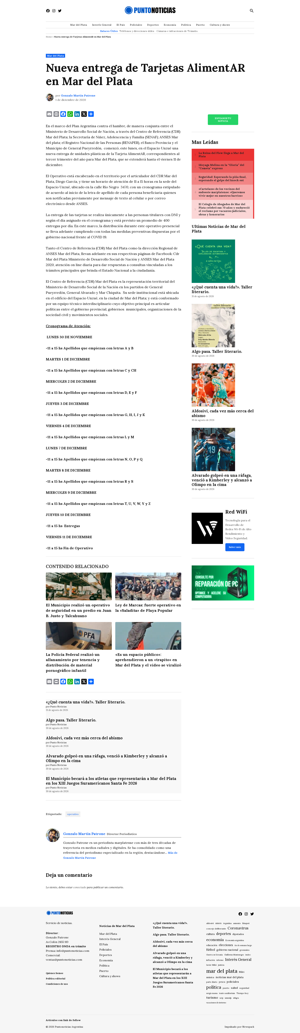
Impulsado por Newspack (239, 1026)
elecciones (226, 945)
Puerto (200, 24)
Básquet (245, 923)
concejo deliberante (216, 928)
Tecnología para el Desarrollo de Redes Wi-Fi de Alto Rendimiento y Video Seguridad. (238, 529)
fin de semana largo (243, 945)
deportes (223, 933)
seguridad (244, 988)
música (210, 977)
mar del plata (221, 971)
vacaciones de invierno (216, 1002)
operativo (73, 814)
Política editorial (55, 978)
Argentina (227, 923)
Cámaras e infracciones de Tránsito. (177, 31)
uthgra (236, 998)
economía (215, 939)
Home (49, 36)
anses (218, 923)
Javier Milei (211, 965)
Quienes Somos (54, 973)
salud (234, 987)
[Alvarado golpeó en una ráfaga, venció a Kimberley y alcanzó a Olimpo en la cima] (213, 450)
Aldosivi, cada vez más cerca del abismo (84, 737)
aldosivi (210, 923)
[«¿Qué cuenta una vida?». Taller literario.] (213, 261)
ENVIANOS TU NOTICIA (223, 119)
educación (211, 945)
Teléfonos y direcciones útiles (136, 31)
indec (248, 954)
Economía (170, 24)
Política (186, 24)
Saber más (235, 547)
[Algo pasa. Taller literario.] (213, 326)
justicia (221, 965)
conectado (79, 887)
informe (219, 960)
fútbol (210, 950)
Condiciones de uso (57, 983)
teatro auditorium (227, 993)
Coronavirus (238, 928)
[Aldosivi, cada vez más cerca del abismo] (213, 385)
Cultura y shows (220, 24)
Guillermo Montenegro (234, 955)
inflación (210, 960)
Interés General (101, 24)
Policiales (136, 24)
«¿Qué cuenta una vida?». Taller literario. (85, 701)
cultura (210, 934)
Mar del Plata (78, 24)
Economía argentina (234, 940)
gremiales (244, 950)
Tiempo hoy (242, 993)
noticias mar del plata (229, 977)
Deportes (153, 24)
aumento (237, 923)
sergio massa (212, 993)
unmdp (228, 998)
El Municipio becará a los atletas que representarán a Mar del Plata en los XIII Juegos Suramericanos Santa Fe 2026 (111, 781)
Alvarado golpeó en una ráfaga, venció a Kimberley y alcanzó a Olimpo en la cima (106, 758)
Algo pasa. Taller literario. (71, 720)
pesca (222, 981)
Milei (241, 972)
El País (120, 24)
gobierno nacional (227, 949)
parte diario (211, 982)
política (213, 987)
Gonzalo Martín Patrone (78, 95)
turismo (212, 998)
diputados (238, 934)
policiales (233, 981)
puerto (226, 988)
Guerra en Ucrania (214, 955)
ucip (221, 998)
